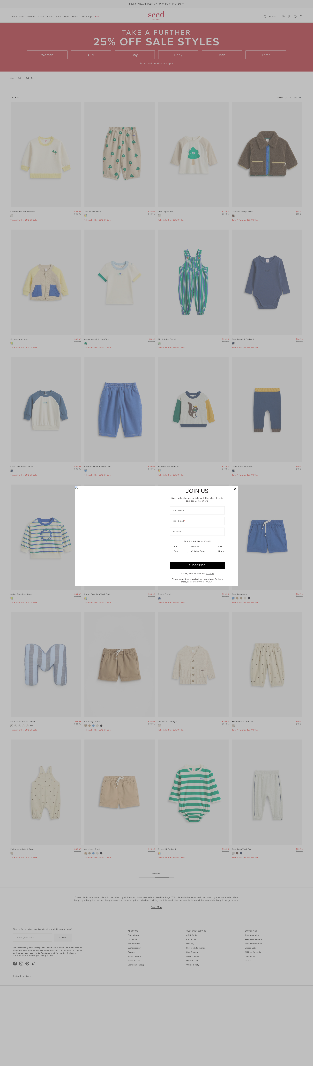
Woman (195, 546)
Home (221, 551)
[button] (235, 489)
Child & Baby (198, 551)
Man (220, 546)
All (175, 546)
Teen (176, 551)
